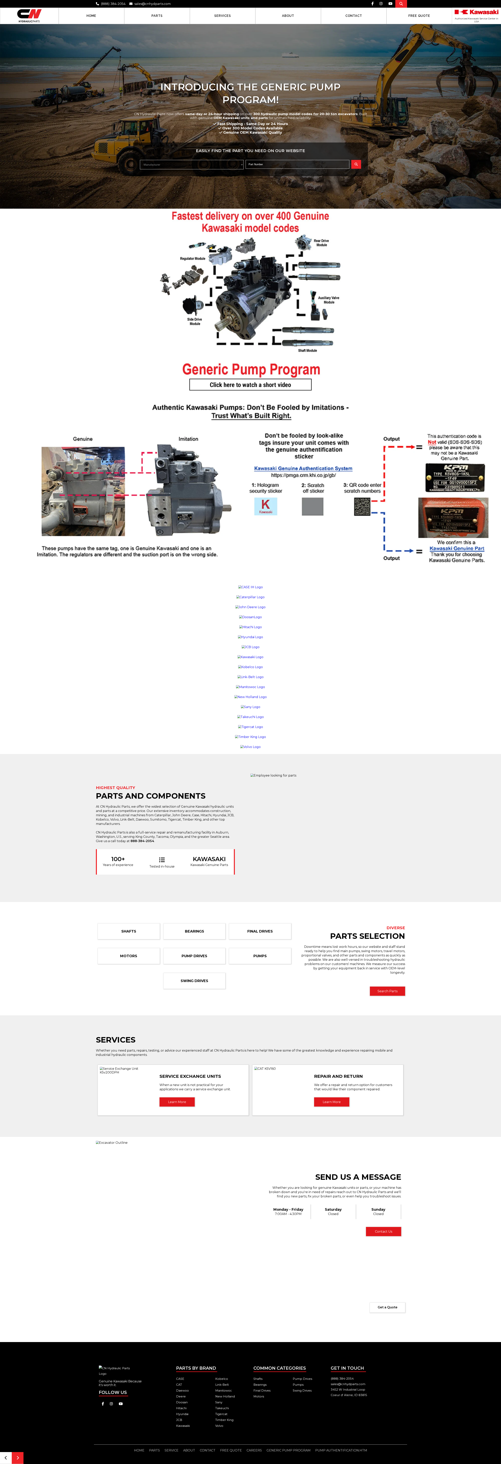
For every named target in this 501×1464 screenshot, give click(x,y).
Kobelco (221, 1379)
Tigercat (221, 1414)
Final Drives (260, 931)
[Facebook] (373, 4)
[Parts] (157, 16)
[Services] (222, 16)
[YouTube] (390, 4)
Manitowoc (223, 1390)
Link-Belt (222, 1384)
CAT (179, 1384)
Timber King (224, 1420)
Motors (128, 956)
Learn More (177, 1102)
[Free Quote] (419, 16)
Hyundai (182, 1414)
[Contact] (353, 16)
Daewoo (182, 1390)
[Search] (356, 164)
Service (171, 1450)
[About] (288, 16)
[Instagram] (381, 4)
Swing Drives (194, 981)
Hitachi (181, 1408)
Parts (154, 1450)
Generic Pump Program (289, 1450)
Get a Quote (387, 1307)
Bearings (194, 931)
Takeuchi (222, 1408)
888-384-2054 (142, 841)
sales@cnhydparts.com (152, 4)
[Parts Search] (401, 4)
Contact (207, 1450)
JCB (179, 1420)
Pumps (260, 956)
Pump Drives (194, 956)
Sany (218, 1402)
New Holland (225, 1396)
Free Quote (231, 1450)
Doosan (182, 1402)
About (189, 1450)
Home (139, 1450)
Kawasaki (183, 1426)
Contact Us (383, 1231)
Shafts (128, 931)
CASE (180, 1379)
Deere (181, 1396)
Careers (254, 1450)
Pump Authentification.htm (341, 1450)
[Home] (29, 15)
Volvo (219, 1426)
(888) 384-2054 (113, 4)
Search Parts (387, 991)
